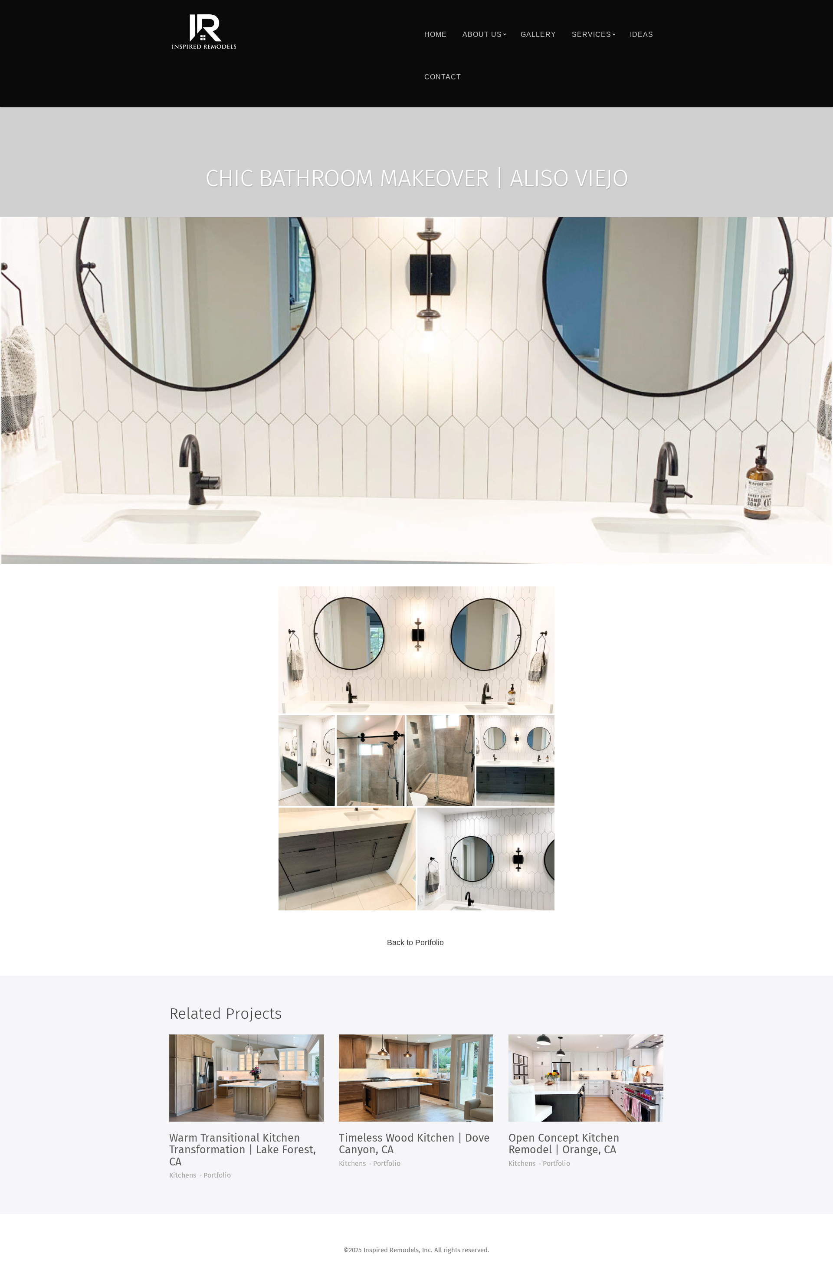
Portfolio (217, 1175)
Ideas (641, 34)
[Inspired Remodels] (204, 32)
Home (435, 34)
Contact (442, 77)
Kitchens (182, 1175)
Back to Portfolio (415, 942)
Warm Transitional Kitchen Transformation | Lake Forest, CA (242, 1150)
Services (591, 34)
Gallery (538, 34)
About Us (482, 34)
